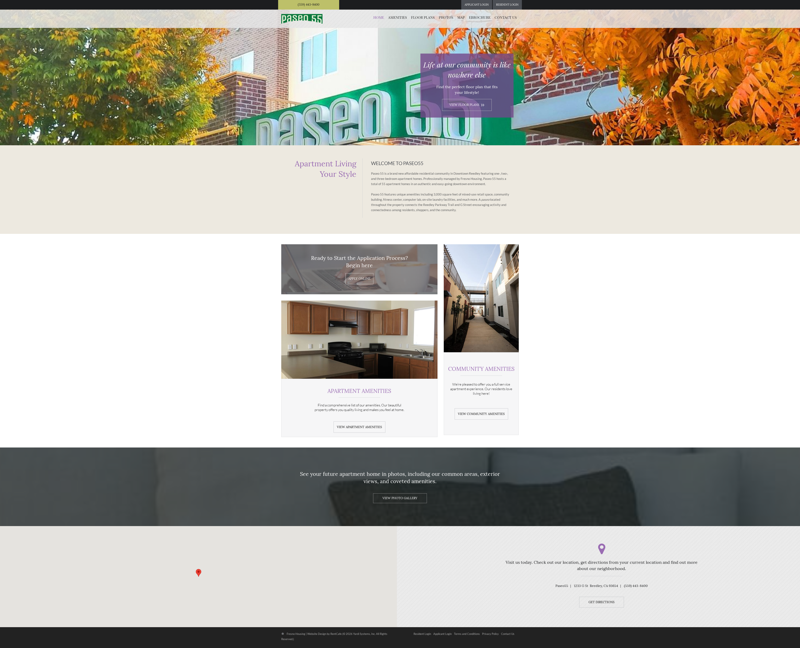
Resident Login (422, 634)
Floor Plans (423, 17)
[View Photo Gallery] (400, 498)
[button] (7, 75)
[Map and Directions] (601, 601)
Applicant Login (442, 634)
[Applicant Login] (476, 5)
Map (461, 17)
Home (378, 17)
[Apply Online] (359, 278)
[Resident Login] (507, 5)
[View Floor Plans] (467, 105)
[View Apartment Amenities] (359, 427)
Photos (446, 17)
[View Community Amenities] (481, 413)
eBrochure (479, 17)
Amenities (397, 17)
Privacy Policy (490, 634)
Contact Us (506, 17)
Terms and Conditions (467, 634)
